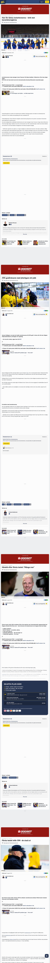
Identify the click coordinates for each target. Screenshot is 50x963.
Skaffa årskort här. (40, 89)
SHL (9, 276)
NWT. (20, 339)
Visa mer (25, 234)
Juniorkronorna (17, 504)
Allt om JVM (11, 15)
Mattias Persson (9, 55)
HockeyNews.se (5, 15)
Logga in (42, 1)
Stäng (48, 955)
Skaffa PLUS (6, 163)
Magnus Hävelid (13, 943)
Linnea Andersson (9, 313)
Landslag (9, 504)
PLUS (47, 1)
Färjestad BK (26, 504)
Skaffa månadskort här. (28, 86)
